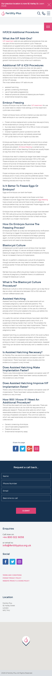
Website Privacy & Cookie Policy (16, 581)
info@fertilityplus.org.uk (17, 545)
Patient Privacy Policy (12, 578)
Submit (26, 510)
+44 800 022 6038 (13, 537)
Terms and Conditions (12, 575)
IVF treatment (8, 41)
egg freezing (43, 200)
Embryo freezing (25, 147)
